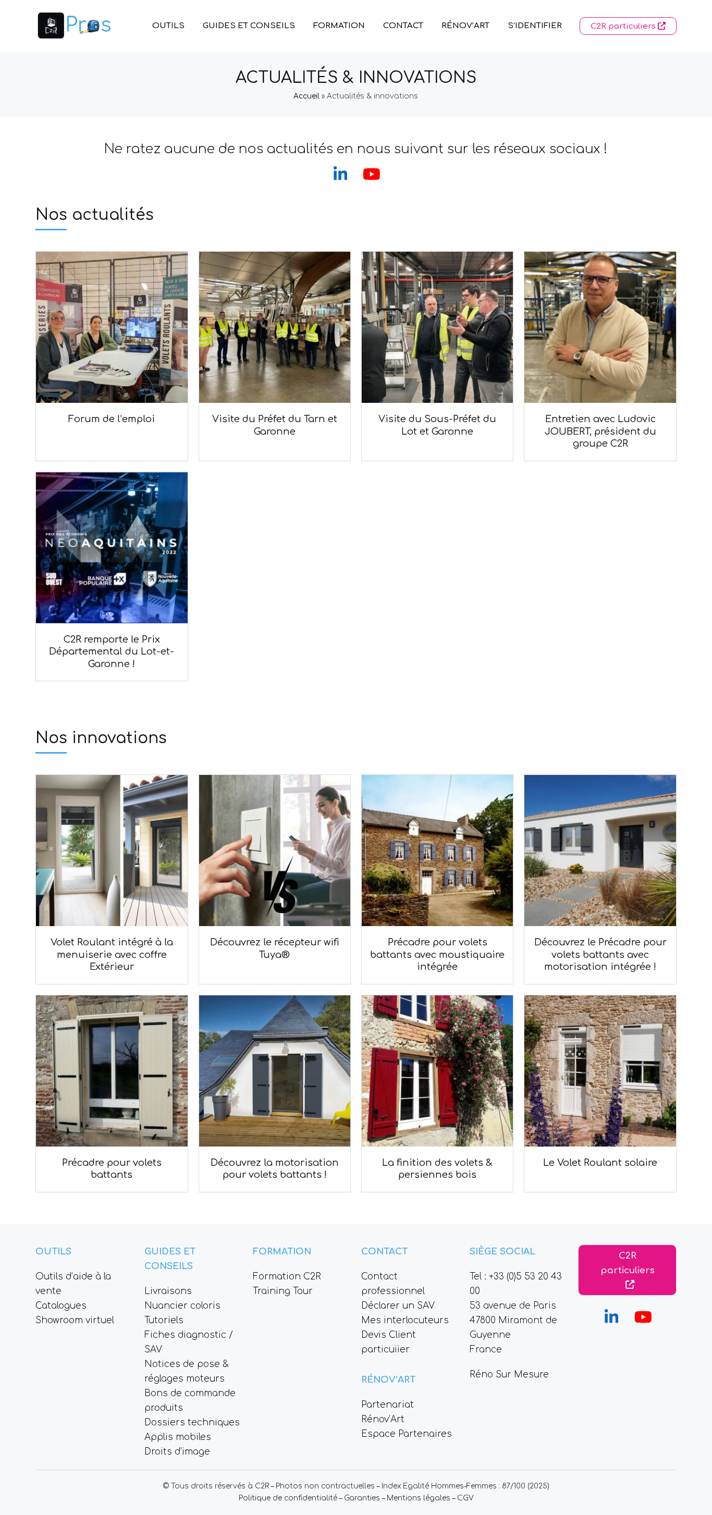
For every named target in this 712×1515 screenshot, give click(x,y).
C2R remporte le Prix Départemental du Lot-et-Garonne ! (111, 651)
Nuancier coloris (182, 1306)
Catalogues (61, 1306)
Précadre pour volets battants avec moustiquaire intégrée (437, 954)
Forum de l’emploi (111, 419)
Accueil (306, 96)
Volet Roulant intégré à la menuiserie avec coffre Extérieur (112, 954)
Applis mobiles (177, 1437)
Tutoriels (163, 1320)
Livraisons (168, 1291)
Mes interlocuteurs (405, 1320)
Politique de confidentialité (288, 1498)
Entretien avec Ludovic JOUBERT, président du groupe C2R (600, 431)
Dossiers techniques (192, 1422)
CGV (465, 1498)
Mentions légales (418, 1498)
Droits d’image (177, 1452)
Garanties (362, 1498)
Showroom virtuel (74, 1320)
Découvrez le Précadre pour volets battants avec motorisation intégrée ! (600, 954)
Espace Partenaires (406, 1434)
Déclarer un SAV (398, 1306)
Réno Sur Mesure (509, 1374)
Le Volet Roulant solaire (600, 1162)
